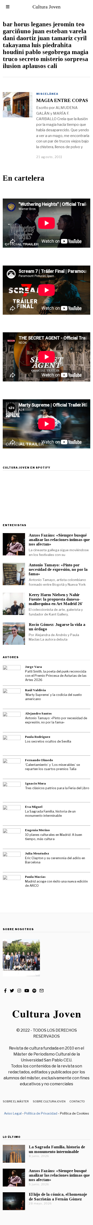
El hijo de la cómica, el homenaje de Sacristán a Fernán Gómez (58, 1196)
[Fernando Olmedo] (12, 767)
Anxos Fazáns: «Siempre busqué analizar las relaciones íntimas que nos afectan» (59, 539)
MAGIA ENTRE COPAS (62, 100)
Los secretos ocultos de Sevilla (48, 741)
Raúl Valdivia (35, 690)
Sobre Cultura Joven (49, 1101)
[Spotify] (34, 991)
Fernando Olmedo (39, 760)
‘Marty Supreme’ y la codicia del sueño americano (53, 697)
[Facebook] (5, 991)
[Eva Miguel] (12, 814)
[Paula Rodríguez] (12, 744)
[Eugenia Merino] (12, 837)
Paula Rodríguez (37, 737)
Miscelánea (47, 93)
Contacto (77, 1101)
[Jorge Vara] (12, 674)
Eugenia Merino (37, 830)
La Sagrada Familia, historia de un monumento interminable (50, 813)
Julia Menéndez (37, 853)
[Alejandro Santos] (12, 721)
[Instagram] (19, 991)
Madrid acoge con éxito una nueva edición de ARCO (56, 883)
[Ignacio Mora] (12, 791)
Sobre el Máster (16, 1101)
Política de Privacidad (40, 1113)
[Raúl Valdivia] (12, 697)
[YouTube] (26, 991)
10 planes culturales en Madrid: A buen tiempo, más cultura (53, 837)
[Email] (41, 991)
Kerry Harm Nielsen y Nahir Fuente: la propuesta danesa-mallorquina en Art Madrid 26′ (56, 599)
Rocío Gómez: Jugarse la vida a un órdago (57, 626)
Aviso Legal (13, 1113)
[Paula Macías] (12, 884)
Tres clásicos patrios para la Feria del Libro (57, 788)
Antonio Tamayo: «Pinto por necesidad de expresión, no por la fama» (58, 569)
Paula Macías (35, 877)
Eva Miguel (33, 807)
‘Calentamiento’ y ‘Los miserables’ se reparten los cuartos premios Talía (52, 767)
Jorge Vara (33, 667)
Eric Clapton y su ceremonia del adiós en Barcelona (55, 860)
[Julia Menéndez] (12, 861)
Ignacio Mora (35, 783)
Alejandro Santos (38, 713)
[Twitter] (12, 991)
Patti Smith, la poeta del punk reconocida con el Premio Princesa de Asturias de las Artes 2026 (56, 675)
